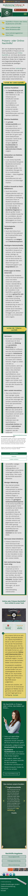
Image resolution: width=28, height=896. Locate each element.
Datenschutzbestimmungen (20, 435)
